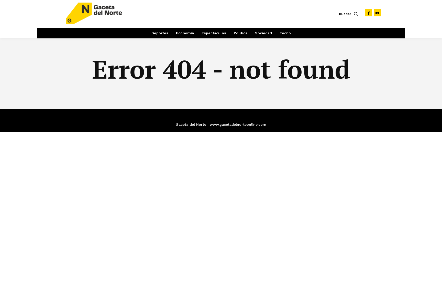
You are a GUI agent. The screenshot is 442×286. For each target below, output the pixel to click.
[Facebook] (368, 12)
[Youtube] (377, 12)
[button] (349, 13)
